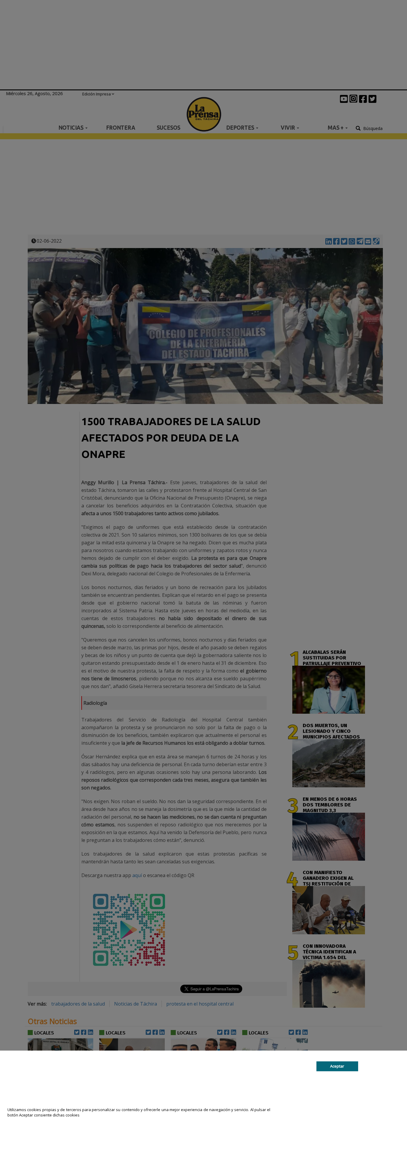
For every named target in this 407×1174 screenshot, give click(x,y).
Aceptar (337, 1066)
